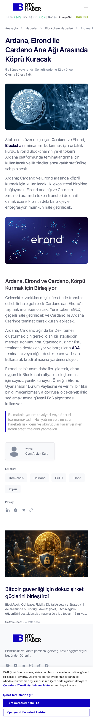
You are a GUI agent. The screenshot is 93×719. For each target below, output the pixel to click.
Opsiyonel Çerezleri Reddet (26, 712)
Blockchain (15, 145)
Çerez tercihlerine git (17, 695)
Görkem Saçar (13, 622)
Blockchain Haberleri (59, 28)
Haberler (31, 28)
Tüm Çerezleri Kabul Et (23, 703)
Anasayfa (11, 28)
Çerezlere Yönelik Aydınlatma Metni (26, 685)
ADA (76, 348)
